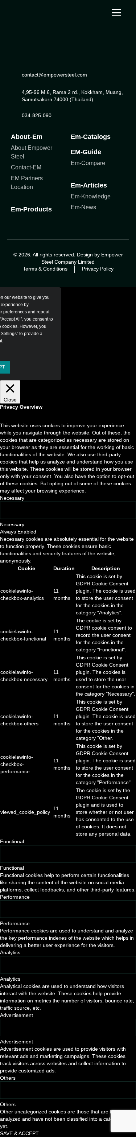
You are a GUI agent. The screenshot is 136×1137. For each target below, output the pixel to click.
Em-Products (31, 209)
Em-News (83, 207)
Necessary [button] (12, 498)
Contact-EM (26, 167)
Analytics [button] (10, 952)
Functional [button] (12, 841)
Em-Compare (88, 163)
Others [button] (8, 1078)
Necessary (12, 524)
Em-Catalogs (91, 136)
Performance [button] (15, 897)
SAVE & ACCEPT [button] (19, 1133)
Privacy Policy (98, 269)
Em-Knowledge (91, 196)
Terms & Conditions (45, 269)
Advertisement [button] (16, 1015)
